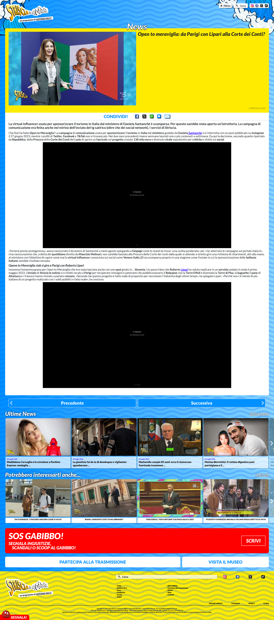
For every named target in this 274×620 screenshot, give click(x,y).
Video (119, 586)
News (119, 590)
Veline (119, 597)
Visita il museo (225, 562)
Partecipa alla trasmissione (92, 562)
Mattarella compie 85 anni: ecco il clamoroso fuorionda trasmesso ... (165, 463)
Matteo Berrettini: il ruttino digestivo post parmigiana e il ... (230, 463)
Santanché (195, 133)
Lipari (184, 269)
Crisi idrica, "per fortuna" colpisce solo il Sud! (170, 519)
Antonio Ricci (122, 588)
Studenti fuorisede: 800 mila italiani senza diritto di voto (236, 519)
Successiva (201, 403)
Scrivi (253, 541)
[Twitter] (261, 5)
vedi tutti (262, 474)
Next (271, 443)
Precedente (72, 403)
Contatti (171, 595)
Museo (170, 590)
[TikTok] (266, 5)
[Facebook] (256, 5)
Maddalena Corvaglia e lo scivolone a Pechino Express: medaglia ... (33, 463)
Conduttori (121, 592)
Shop (169, 592)
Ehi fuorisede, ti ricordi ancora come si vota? (38, 519)
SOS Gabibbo (173, 586)
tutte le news (259, 413)
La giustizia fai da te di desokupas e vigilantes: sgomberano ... (100, 463)
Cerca (243, 5)
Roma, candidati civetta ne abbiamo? (104, 519)
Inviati (119, 595)
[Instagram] (252, 5)
